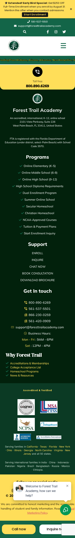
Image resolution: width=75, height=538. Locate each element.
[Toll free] (37, 72)
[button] (25, 31)
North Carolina (43, 450)
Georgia (28, 450)
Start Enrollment (35, 14)
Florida (53, 446)
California (32, 446)
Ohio (9, 450)
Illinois (18, 450)
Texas (43, 446)
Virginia (58, 450)
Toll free (37, 81)
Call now (19, 529)
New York (64, 446)
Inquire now (56, 529)
